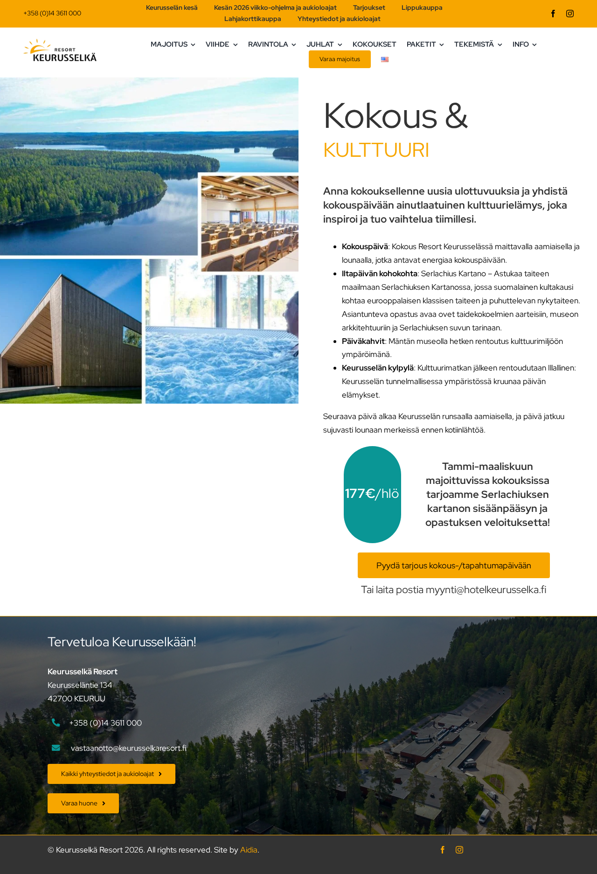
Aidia (248, 850)
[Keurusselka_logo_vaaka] (60, 42)
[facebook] (553, 13)
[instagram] (570, 13)
